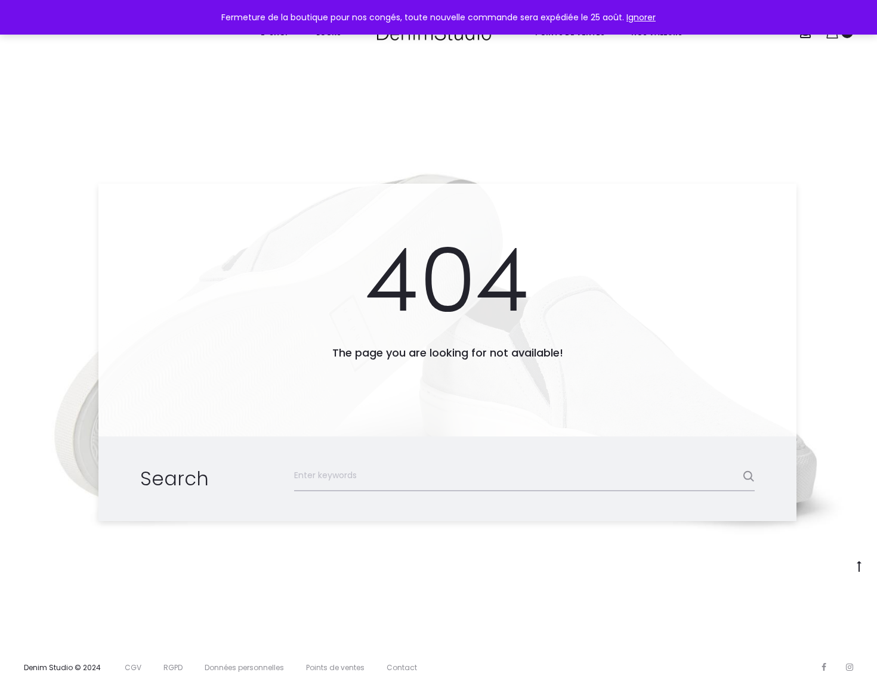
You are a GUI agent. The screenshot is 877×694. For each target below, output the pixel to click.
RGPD (173, 667)
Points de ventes (335, 667)
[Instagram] (849, 667)
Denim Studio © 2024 (62, 667)
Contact (402, 667)
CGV (133, 667)
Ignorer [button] (641, 17)
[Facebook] (824, 667)
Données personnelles (244, 667)
